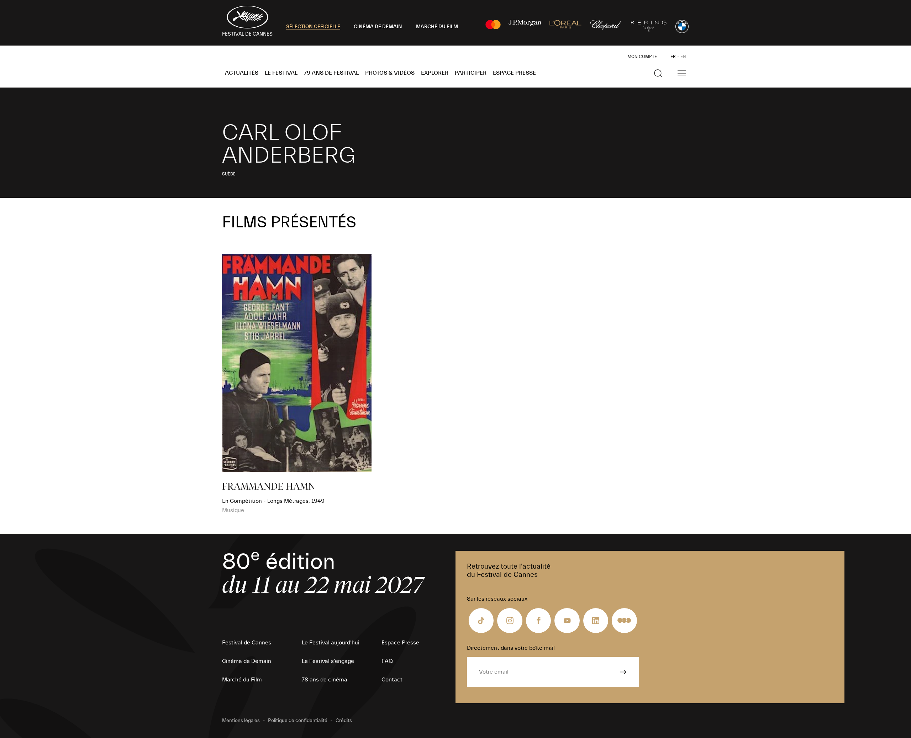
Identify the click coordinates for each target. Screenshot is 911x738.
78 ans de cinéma (324, 679)
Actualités (241, 73)
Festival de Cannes (246, 642)
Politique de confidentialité (297, 720)
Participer (470, 73)
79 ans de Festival (331, 73)
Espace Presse (514, 73)
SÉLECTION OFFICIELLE (313, 27)
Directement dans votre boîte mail (511, 648)
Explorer (434, 73)
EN (683, 56)
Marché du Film (242, 679)
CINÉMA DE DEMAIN (378, 27)
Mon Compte (642, 56)
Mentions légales (241, 720)
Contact (391, 679)
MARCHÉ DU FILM (437, 27)
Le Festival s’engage (328, 661)
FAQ (387, 661)
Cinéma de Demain (246, 661)
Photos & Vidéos (390, 73)
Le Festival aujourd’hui (330, 642)
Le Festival (281, 73)
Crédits (344, 720)
